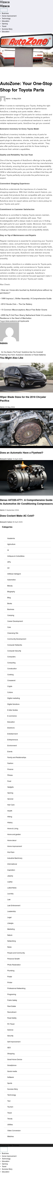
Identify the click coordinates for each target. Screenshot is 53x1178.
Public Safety (12, 1000)
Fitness (10, 775)
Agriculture (11, 544)
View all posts (5, 349)
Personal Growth (13, 958)
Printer (9, 982)
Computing (11, 662)
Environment (12, 745)
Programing (11, 994)
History (10, 822)
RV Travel (11, 1024)
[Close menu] (3, 1149)
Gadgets (10, 787)
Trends (9, 1118)
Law (8, 899)
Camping (10, 615)
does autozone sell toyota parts (17, 321)
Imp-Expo (10, 852)
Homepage (6, 68)
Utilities (10, 1124)
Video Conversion (14, 1130)
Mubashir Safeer (6, 459)
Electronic (11, 728)
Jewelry (10, 876)
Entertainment (12, 734)
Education (5, 21)
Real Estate (11, 1006)
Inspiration (11, 870)
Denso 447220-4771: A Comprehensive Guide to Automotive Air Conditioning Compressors (26, 501)
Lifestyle (10, 923)
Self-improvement (13, 1041)
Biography (11, 591)
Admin (8, 98)
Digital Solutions (13, 704)
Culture (10, 692)
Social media (12, 1071)
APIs (9, 562)
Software (10, 1077)
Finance (10, 769)
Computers (11, 656)
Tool (8, 1101)
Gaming (5, 23)
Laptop (10, 881)
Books (9, 603)
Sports (9, 1083)
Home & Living (12, 828)
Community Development (16, 639)
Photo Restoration (14, 964)
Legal (9, 917)
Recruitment (11, 1012)
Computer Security (14, 651)
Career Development (15, 621)
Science (10, 1030)
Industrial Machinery (14, 858)
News (9, 947)
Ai (8, 550)
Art (8, 568)
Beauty (10, 585)
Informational (12, 864)
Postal (9, 976)
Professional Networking (16, 988)
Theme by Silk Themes (9, 1145)
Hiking (9, 816)
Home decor (11, 840)
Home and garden (14, 834)
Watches (10, 1136)
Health (9, 810)
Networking (11, 941)
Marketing (11, 929)
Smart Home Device (14, 1059)
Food (9, 781)
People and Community (16, 953)
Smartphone (11, 1065)
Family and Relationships (16, 757)
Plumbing (10, 970)
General (10, 799)
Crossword (11, 680)
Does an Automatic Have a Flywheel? (21, 452)
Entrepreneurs (12, 739)
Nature (9, 935)
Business (5, 13)
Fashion (10, 763)
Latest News (11, 887)
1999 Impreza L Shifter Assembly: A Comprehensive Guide (26, 298)
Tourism (10, 1107)
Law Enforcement (13, 905)
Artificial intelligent (14, 574)
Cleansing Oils (12, 633)
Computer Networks (14, 645)
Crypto (9, 686)
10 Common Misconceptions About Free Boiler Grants (24, 309)
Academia (11, 538)
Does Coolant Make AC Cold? (17, 515)
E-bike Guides (12, 710)
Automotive (6, 71)
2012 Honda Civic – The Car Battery (16, 304)
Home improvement (9, 16)
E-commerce (12, 716)
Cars (9, 627)
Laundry (10, 893)
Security (10, 1035)
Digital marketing (13, 698)
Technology (6, 18)
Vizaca (5, 6)
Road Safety (11, 1018)
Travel (4, 26)
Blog (9, 597)
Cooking (10, 674)
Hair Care (11, 804)
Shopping (11, 1053)
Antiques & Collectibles (15, 556)
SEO (9, 1047)
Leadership (11, 911)
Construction (12, 668)
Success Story (7, 29)
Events (9, 751)
